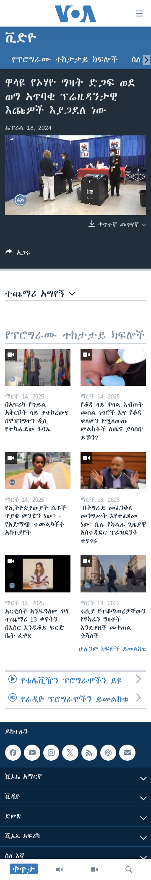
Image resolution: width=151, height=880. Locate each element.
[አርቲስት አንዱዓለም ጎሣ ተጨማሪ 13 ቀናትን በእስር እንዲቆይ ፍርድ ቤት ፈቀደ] (37, 573)
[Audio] (59, 869)
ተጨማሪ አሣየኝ (37, 293)
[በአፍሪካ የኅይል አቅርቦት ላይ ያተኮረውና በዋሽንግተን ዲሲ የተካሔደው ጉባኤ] (37, 367)
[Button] (17, 254)
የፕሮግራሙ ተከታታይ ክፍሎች (65, 60)
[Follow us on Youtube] (32, 753)
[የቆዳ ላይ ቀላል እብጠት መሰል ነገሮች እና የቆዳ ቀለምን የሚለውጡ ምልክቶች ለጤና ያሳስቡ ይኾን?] (113, 367)
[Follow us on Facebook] (13, 753)
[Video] (94, 869)
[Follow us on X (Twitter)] (70, 753)
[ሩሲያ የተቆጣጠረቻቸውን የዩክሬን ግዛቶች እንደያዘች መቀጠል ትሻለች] (113, 573)
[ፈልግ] (128, 869)
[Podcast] (108, 753)
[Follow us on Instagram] (51, 753)
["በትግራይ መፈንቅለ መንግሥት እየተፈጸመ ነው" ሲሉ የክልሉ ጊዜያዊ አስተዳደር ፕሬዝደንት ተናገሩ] (113, 470)
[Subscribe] (127, 753)
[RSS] (89, 753)
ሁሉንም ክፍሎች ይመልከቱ (112, 649)
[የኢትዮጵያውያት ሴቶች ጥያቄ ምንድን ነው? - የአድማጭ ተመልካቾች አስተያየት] (37, 470)
